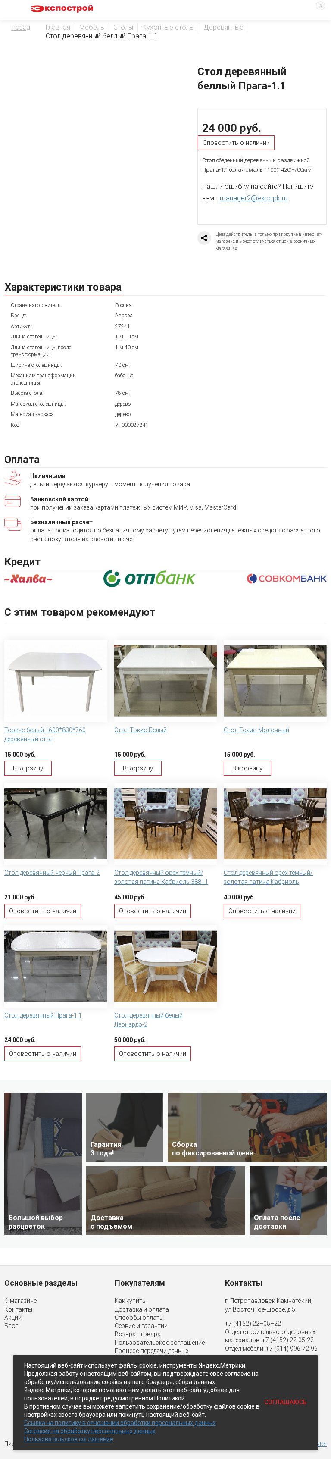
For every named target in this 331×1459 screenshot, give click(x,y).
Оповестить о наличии (236, 143)
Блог (11, 1325)
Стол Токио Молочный (256, 729)
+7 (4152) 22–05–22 (253, 1323)
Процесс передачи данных (152, 1350)
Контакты (18, 1309)
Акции (13, 1317)
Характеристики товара (63, 287)
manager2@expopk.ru (253, 198)
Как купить (130, 1300)
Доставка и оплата (142, 1309)
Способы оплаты (139, 1317)
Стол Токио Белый (140, 729)
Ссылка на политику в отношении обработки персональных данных (120, 1422)
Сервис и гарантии (141, 1325)
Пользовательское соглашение (160, 1342)
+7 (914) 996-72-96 (292, 1348)
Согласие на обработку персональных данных (90, 1431)
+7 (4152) (276, 1340)
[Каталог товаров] (13, 10)
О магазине (20, 1300)
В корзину (28, 768)
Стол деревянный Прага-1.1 (43, 1015)
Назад (21, 27)
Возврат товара (138, 1334)
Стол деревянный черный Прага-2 (52, 872)
